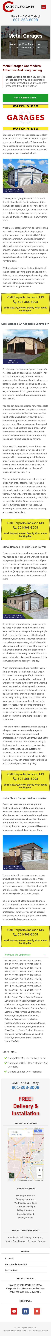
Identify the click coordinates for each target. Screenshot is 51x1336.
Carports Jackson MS (16, 1264)
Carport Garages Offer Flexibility (25, 1071)
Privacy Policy (16, 1331)
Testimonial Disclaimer (40, 1331)
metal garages (15, 228)
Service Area (11, 1270)
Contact (9, 1258)
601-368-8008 (25, 20)
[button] (43, 7)
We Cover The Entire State (17, 954)
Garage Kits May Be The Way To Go (27, 1058)
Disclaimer (6, 1331)
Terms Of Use (26, 1331)
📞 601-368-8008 (25, 302)
